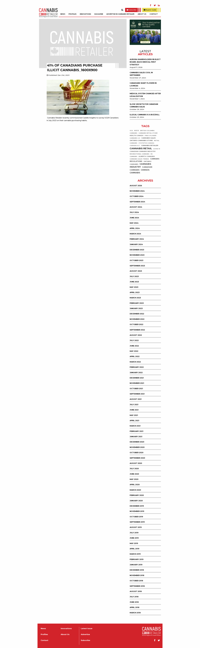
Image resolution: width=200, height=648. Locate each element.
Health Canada (136, 135)
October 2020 (136, 452)
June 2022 (134, 346)
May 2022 (134, 351)
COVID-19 (156, 149)
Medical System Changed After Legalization (145, 95)
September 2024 (137, 202)
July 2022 (134, 340)
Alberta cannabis (147, 156)
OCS (131, 130)
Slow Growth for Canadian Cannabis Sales (144, 105)
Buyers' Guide (150, 10)
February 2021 (136, 431)
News (62, 14)
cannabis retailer (149, 145)
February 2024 (137, 239)
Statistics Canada (146, 143)
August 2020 (136, 463)
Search (122, 10)
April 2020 (135, 484)
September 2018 (137, 586)
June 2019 (134, 538)
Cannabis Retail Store (148, 133)
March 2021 (135, 426)
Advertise (85, 634)
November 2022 (137, 319)
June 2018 (134, 602)
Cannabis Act (135, 145)
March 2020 (135, 490)
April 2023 (134, 292)
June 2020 (134, 474)
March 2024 (135, 234)
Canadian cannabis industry (143, 151)
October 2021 (136, 388)
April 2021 (134, 420)
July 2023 (134, 276)
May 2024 (134, 223)
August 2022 (136, 335)
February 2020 (137, 495)
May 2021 (134, 415)
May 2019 (134, 543)
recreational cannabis (139, 154)
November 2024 (137, 191)
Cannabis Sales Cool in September (141, 74)
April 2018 (134, 607)
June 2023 (134, 282)
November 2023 (137, 255)
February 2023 (137, 303)
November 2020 (137, 447)
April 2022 (134, 356)
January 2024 (136, 244)
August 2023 (136, 271)
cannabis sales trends (139, 159)
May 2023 (134, 287)
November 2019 (137, 511)
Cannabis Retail (141, 148)
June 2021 (134, 410)
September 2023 (137, 266)
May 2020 (134, 479)
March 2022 (135, 362)
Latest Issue (86, 629)
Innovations (85, 14)
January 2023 (136, 308)
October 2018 (136, 581)
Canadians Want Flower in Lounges (143, 84)
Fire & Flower (150, 135)
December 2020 (137, 442)
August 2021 (136, 399)
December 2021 (137, 378)
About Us (142, 14)
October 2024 (136, 196)
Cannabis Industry (140, 165)
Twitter (155, 5)
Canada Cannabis (139, 171)
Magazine (98, 14)
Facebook (150, 5)
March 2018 (135, 613)
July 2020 (134, 468)
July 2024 (134, 212)
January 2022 (136, 372)
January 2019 (136, 565)
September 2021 (137, 394)
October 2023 (136, 260)
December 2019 (137, 506)
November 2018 (137, 575)
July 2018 (134, 597)
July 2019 (134, 533)
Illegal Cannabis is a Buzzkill (145, 115)
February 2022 (137, 367)
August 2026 (136, 186)
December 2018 (137, 570)
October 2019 (136, 517)
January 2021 (136, 436)
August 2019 (136, 527)
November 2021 (137, 383)
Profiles (72, 14)
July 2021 (134, 404)
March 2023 (135, 298)
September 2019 (137, 522)
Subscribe (132, 10)
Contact (154, 14)
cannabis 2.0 (135, 138)
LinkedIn (159, 5)
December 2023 (137, 250)
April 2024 (135, 228)
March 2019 (135, 554)
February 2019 (136, 559)
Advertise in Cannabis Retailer (120, 14)
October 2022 (136, 324)
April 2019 (134, 549)
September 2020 (137, 458)
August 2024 (136, 207)
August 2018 (136, 591)
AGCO (136, 130)
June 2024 (134, 218)
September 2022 (137, 330)
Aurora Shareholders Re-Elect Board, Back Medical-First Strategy (145, 62)
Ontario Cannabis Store (141, 140)
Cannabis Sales (148, 138)
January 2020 (136, 501)
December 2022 (137, 314)
